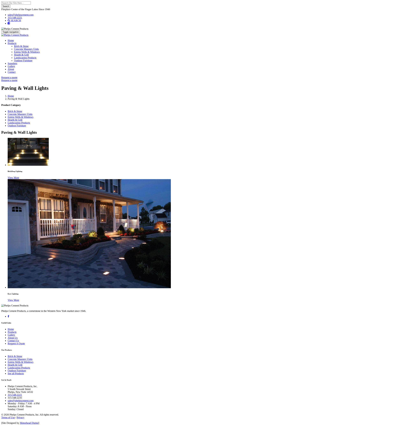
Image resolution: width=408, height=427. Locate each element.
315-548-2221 (15, 17)
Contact (11, 72)
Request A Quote (16, 343)
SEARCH (15, 20)
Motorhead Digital (29, 423)
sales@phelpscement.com (20, 14)
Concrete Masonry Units (26, 49)
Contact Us (13, 340)
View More (13, 177)
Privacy (20, 417)
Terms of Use (8, 417)
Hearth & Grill (21, 54)
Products (12, 43)
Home (11, 40)
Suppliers (12, 63)
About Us (13, 337)
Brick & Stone (21, 46)
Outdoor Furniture (23, 60)
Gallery (11, 66)
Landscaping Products (25, 57)
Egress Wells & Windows (27, 52)
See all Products (16, 373)
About (11, 69)
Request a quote (9, 77)
